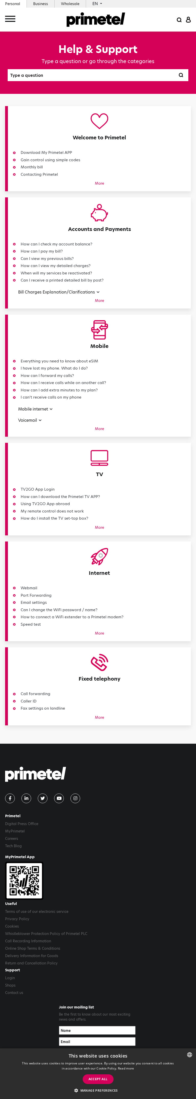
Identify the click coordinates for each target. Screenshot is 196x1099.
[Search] (179, 19)
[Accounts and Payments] (99, 213)
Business (40, 3)
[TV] (99, 459)
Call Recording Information (28, 941)
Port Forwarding (36, 595)
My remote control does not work (52, 511)
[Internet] (99, 558)
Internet (99, 573)
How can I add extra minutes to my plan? (59, 390)
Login (10, 977)
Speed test (31, 624)
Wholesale (70, 3)
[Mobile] (99, 331)
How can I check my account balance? (56, 244)
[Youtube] (59, 798)
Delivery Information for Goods (31, 955)
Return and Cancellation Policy (31, 963)
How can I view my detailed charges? (56, 265)
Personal (12, 3)
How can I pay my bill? (42, 251)
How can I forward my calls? (47, 375)
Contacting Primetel (39, 174)
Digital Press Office (21, 823)
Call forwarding (35, 693)
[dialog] (98, 1073)
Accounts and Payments (99, 229)
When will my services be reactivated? (56, 273)
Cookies (12, 926)
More (99, 183)
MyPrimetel (15, 831)
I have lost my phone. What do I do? (54, 368)
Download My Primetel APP (46, 152)
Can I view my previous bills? (47, 258)
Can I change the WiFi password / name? (59, 609)
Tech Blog (13, 845)
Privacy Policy (17, 918)
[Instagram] (75, 798)
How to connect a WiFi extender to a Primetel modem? (72, 617)
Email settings (34, 602)
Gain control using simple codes (50, 160)
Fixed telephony (99, 678)
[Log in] (188, 19)
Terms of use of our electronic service (36, 911)
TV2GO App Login (38, 489)
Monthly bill (32, 167)
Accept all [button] (98, 1079)
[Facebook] (10, 798)
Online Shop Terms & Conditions (32, 948)
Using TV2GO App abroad (45, 503)
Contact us (14, 992)
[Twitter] (42, 798)
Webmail (29, 588)
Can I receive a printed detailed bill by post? (62, 280)
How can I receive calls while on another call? (63, 382)
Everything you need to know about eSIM (59, 361)
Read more (126, 1068)
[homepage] (96, 19)
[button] (98, 1090)
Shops (10, 985)
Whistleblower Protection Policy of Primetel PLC (46, 933)
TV (99, 474)
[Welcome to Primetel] (99, 122)
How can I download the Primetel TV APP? (60, 496)
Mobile (99, 346)
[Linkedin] (26, 798)
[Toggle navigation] (10, 19)
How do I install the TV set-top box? (54, 518)
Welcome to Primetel (99, 137)
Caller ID (28, 701)
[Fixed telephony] (99, 663)
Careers (11, 838)
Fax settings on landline (43, 708)
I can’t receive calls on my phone (51, 397)
